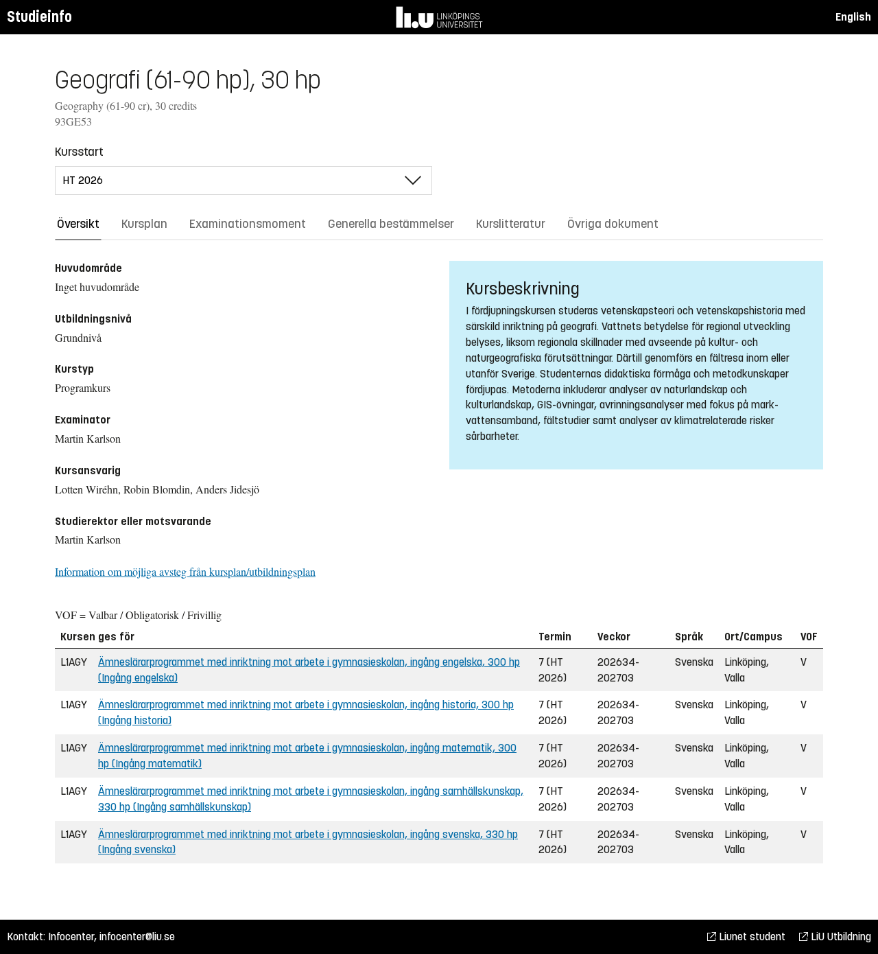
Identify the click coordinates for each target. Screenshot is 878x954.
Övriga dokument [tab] (612, 223)
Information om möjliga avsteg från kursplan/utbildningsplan (185, 571)
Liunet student (750, 936)
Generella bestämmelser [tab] (391, 223)
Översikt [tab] (78, 223)
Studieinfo (39, 17)
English (853, 16)
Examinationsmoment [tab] (247, 223)
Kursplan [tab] (144, 223)
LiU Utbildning (839, 936)
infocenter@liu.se (137, 936)
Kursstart (79, 151)
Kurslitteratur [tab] (510, 223)
